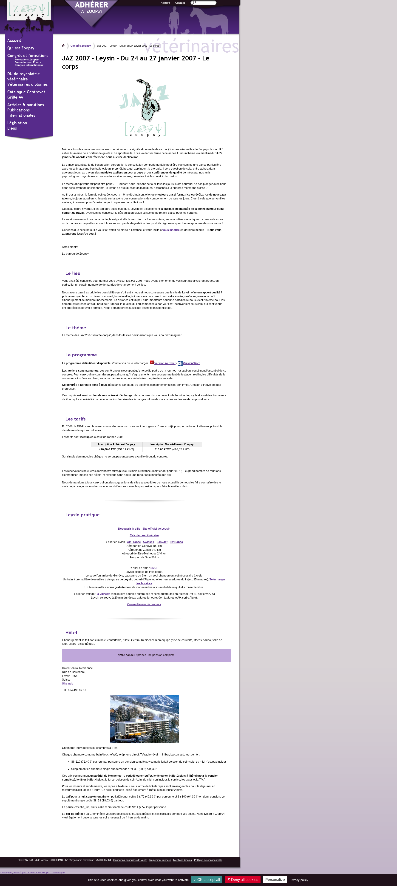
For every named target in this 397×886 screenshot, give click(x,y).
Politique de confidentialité (208, 860)
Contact (180, 3)
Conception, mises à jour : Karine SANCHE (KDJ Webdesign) (32, 872)
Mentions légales (182, 860)
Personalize (275, 880)
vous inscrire (171, 230)
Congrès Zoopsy (81, 45)
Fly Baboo (176, 542)
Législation (17, 122)
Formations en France (28, 62)
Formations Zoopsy (27, 59)
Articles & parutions (25, 104)
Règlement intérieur (160, 860)
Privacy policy (298, 880)
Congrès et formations (27, 55)
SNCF (154, 568)
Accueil (165, 3)
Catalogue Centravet (26, 91)
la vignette (103, 594)
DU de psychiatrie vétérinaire (23, 76)
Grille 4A (15, 97)
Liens (12, 128)
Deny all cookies (244, 880)
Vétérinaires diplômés (27, 84)
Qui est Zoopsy (20, 48)
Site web (67, 683)
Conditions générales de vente (130, 860)
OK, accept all (208, 880)
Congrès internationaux (29, 65)
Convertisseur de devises (144, 604)
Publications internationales (21, 112)
